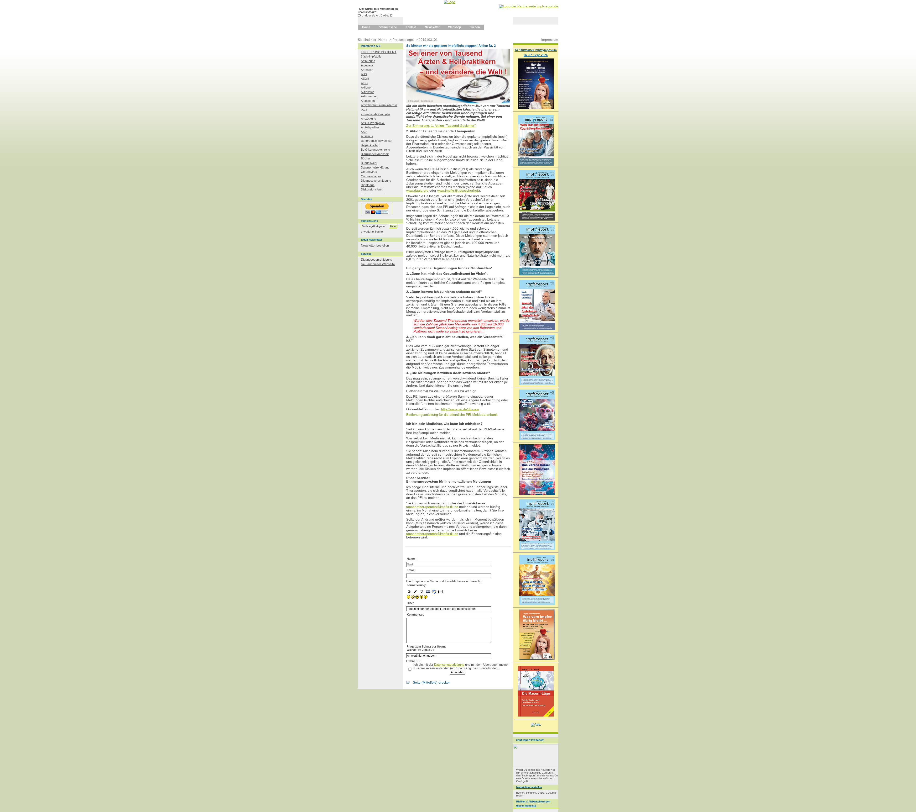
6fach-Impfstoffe (371, 56)
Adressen (367, 70)
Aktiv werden (369, 96)
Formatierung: (416, 585)
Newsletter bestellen (375, 245)
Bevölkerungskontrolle (375, 149)
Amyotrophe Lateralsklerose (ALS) (379, 107)
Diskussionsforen (372, 189)
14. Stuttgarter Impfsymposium (536, 50)
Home (366, 27)
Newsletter (432, 27)
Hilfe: (410, 603)
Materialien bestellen (529, 787)
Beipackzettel (369, 145)
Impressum (549, 40)
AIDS (364, 83)
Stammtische (388, 27)
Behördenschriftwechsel (376, 140)
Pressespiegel (403, 40)
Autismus (367, 136)
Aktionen (366, 87)
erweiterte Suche (372, 231)
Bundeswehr (369, 163)
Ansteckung (368, 118)
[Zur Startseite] (449, 2)
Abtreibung (368, 61)
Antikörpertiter (370, 127)
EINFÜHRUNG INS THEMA (378, 52)
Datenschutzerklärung (449, 664)
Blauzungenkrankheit (375, 154)
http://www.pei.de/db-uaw (460, 409)
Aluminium (368, 101)
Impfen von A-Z (370, 45)
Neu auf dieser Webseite (378, 264)
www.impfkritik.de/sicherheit (458, 190)
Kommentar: (415, 614)
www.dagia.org (417, 190)
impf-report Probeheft (530, 739)
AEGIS (365, 78)
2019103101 (428, 40)
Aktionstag (368, 92)
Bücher (365, 158)
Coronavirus (369, 172)
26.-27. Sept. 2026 (536, 55)
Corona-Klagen (371, 176)
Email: (411, 570)
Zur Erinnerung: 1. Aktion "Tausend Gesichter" (441, 125)
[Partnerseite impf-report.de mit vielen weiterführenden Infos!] (528, 6)
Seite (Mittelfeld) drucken (432, 682)
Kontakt (411, 27)
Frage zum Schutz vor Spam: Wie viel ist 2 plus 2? (426, 648)
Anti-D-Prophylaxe (373, 123)
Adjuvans (367, 65)
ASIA (364, 132)
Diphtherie (368, 185)
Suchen (474, 27)
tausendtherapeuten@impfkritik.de (432, 507)
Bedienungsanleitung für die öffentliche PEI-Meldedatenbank (452, 415)
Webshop (454, 27)
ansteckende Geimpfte (375, 114)
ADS (364, 74)
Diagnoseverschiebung (376, 180)
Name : (411, 558)
